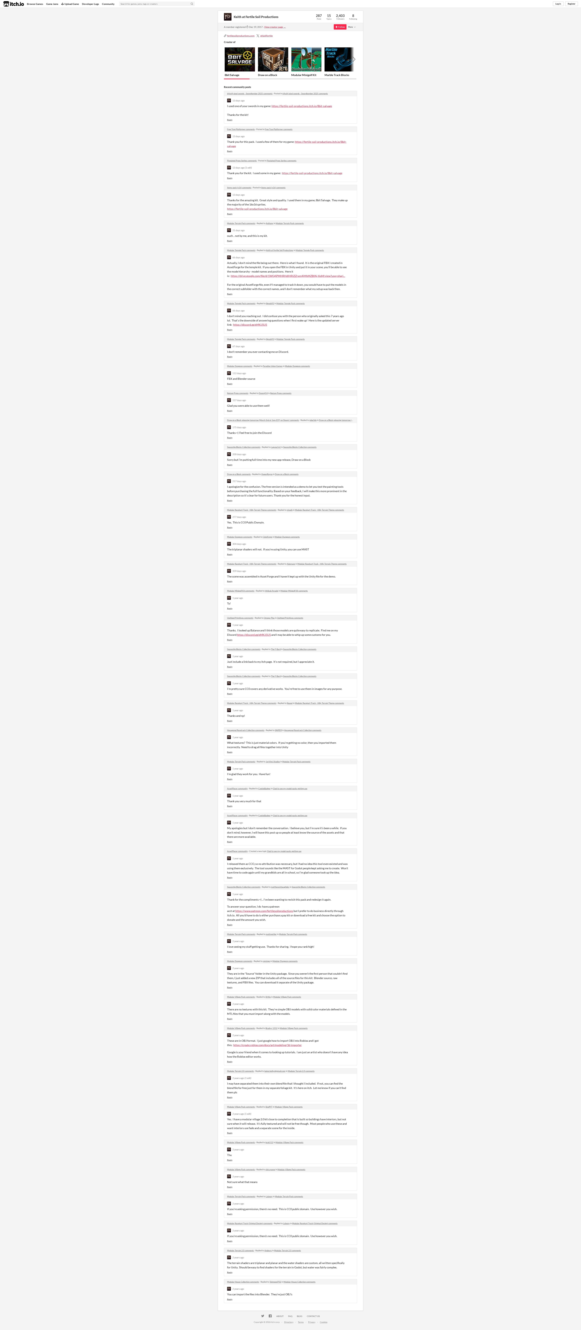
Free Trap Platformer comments (241, 129)
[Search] (192, 4)
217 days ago (239, 481)
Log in (558, 3)
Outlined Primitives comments (240, 618)
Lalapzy (269, 1196)
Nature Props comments (237, 393)
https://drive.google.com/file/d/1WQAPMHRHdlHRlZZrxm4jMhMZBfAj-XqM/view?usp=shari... (288, 276)
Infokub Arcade (271, 591)
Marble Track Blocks (337, 75)
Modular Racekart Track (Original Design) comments (249, 1223)
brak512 (269, 1142)
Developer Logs (90, 3)
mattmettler (271, 934)
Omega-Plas (269, 618)
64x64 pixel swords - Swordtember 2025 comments (249, 93)
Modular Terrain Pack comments (241, 223)
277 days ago (239, 516)
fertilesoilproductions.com (240, 35)
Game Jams (52, 3)
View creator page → (275, 26)
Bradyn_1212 (271, 1028)
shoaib (289, 510)
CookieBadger (264, 788)
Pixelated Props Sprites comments (242, 160)
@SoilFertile (266, 35)
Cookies (323, 1322)
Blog (299, 1316)
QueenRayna (266, 474)
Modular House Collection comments (243, 1282)
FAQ (290, 1316)
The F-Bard (276, 649)
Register (571, 3)
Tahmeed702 (275, 1282)
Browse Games (35, 3)
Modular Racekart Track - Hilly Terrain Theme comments (251, 510)
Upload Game (71, 3)
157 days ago (239, 400)
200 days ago (239, 454)
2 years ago (238, 941)
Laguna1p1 (276, 447)
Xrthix (268, 997)
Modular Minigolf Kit (303, 75)
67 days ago (238, 346)
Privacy (311, 1322)
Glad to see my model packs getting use (290, 788)
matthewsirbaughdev (280, 887)
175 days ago (239, 427)
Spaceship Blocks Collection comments (243, 447)
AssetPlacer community (237, 788)
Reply (229, 120)
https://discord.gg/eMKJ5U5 (250, 324)
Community (108, 3)
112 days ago (239, 373)
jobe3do (313, 420)
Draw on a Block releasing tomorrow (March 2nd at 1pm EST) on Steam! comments (263, 420)
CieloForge (267, 537)
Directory (288, 1322)
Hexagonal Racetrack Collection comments (245, 730)
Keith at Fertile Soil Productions (279, 250)
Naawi (289, 703)
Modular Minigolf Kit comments (240, 591)
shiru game (270, 1169)
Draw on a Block (267, 75)
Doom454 (263, 393)
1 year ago (237, 597)
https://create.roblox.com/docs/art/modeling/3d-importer (267, 1045)
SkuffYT (269, 1107)
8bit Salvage (232, 75)
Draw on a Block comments (239, 474)
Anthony (269, 223)
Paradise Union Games (272, 366)
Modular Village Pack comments (241, 997)
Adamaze (291, 564)
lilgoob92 (270, 303)
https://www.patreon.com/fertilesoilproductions (264, 911)
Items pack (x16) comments (239, 187)
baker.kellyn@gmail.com (274, 1071)
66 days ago (238, 257)
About (280, 1316)
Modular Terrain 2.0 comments (240, 1071)
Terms (301, 1322)
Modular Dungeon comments (239, 366)
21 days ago (238, 230)
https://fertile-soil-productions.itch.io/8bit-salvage (302, 106)
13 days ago (238, 100)
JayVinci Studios (273, 761)
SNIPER (278, 730)
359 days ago (239, 570)
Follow (341, 27)
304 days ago (239, 543)
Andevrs (268, 1250)
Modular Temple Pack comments (241, 250)
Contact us (313, 1316)
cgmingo (266, 961)
